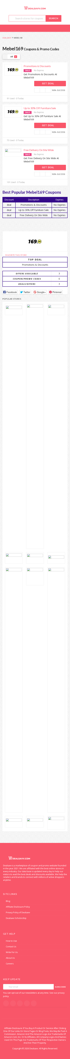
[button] (10, 292)
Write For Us (12, 952)
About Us (10, 958)
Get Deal (48, 83)
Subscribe (60, 987)
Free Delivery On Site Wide (39, 149)
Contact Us (11, 946)
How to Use (11, 941)
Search (53, 18)
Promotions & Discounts (37, 66)
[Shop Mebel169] (35, 241)
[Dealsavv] (35, 7)
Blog (8, 901)
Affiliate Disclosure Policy (18, 906)
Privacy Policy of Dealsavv (18, 912)
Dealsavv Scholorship (16, 918)
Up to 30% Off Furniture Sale (40, 108)
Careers (10, 963)
